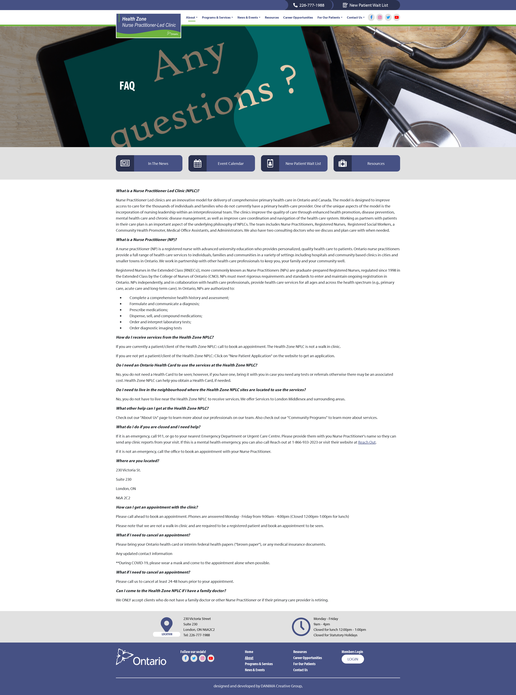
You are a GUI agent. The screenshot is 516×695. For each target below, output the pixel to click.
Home (249, 651)
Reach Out (367, 442)
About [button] (190, 17)
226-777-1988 (199, 635)
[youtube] (396, 17)
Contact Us (300, 669)
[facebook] (371, 17)
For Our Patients (304, 663)
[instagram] (379, 17)
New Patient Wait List (369, 5)
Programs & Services (259, 663)
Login (352, 659)
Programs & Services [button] (216, 17)
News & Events (255, 669)
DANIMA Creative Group (281, 685)
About (249, 657)
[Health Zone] (148, 25)
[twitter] (388, 17)
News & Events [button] (247, 17)
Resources (272, 17)
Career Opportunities (298, 17)
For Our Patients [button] (328, 17)
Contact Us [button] (354, 17)
